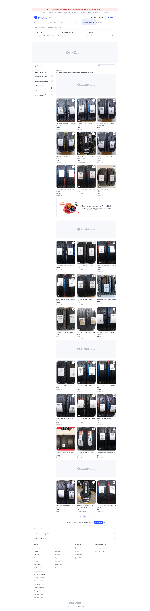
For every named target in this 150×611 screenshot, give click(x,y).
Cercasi (38, 91)
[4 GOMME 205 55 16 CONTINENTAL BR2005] (65, 180)
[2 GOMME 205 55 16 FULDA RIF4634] (65, 147)
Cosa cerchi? (39, 32)
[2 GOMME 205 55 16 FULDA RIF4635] (106, 147)
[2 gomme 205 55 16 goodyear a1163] (65, 323)
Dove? (91, 32)
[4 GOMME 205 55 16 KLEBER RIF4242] (86, 114)
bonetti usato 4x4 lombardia (110, 23)
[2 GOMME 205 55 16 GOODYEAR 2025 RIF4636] (106, 114)
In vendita (38, 88)
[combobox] (48, 36)
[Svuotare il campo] (58, 36)
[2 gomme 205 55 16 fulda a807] (86, 256)
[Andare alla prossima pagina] (92, 516)
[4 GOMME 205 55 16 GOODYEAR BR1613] (106, 443)
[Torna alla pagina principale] (44, 17)
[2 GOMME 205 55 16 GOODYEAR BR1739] (106, 323)
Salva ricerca (41, 66)
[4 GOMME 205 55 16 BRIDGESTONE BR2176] (106, 496)
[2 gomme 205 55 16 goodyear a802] (65, 376)
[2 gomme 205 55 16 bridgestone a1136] (106, 180)
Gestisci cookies (38, 568)
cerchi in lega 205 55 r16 (48, 23)
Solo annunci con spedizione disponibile (41, 80)
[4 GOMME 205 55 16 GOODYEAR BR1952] (106, 376)
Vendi (112, 17)
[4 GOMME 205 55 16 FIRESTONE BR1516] (65, 496)
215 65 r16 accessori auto (63, 23)
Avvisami (99, 522)
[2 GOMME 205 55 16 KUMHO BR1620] (86, 376)
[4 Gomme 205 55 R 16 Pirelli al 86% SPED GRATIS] (65, 443)
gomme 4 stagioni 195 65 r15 (79, 23)
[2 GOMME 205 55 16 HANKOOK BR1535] (65, 409)
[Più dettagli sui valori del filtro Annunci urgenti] (45, 95)
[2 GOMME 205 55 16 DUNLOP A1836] (86, 290)
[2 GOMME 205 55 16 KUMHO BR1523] (106, 409)
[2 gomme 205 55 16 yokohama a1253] (106, 290)
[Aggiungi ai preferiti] (73, 100)
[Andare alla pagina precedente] (80, 516)
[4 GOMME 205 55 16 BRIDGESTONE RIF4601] (65, 114)
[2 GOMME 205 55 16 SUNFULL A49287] (86, 443)
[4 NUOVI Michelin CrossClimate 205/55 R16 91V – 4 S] (86, 147)
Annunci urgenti (39, 95)
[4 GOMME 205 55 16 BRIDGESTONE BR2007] (106, 256)
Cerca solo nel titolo (41, 76)
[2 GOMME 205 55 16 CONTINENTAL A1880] (86, 323)
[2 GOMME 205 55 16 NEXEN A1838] (86, 180)
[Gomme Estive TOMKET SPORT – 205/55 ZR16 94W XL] (86, 496)
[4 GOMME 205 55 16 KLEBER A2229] (65, 256)
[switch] (51, 76)
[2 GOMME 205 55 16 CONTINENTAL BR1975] (65, 290)
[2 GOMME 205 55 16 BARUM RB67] (86, 409)
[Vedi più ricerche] (114, 23)
